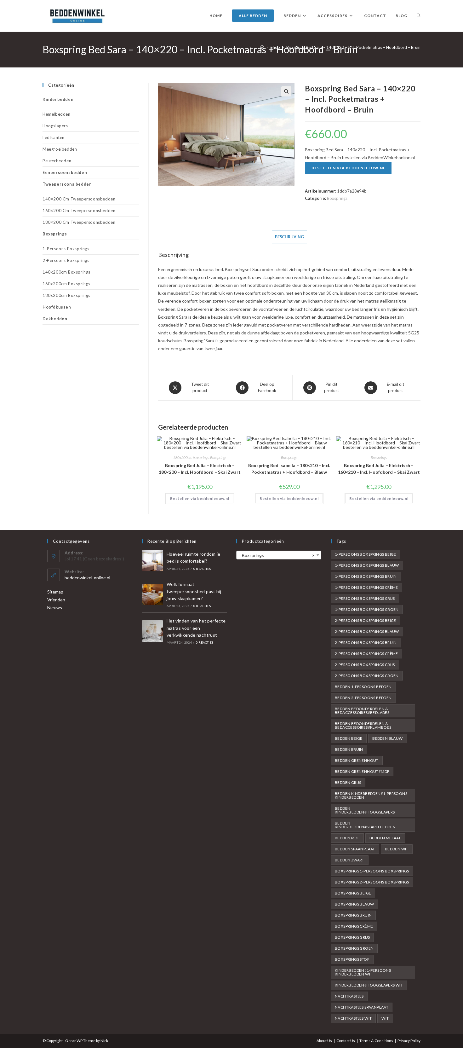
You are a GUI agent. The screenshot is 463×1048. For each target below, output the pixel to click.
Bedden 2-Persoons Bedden (363, 697)
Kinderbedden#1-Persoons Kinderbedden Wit (363, 972)
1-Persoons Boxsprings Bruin (366, 576)
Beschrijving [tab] (289, 236)
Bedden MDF (347, 838)
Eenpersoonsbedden (65, 172)
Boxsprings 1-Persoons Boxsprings (372, 871)
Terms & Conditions (376, 1040)
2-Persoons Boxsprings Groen (367, 675)
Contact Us (345, 1040)
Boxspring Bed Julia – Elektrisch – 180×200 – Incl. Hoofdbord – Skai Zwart (200, 469)
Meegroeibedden (60, 149)
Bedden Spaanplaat (355, 849)
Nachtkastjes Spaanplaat (361, 1007)
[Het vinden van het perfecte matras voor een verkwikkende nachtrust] (152, 631)
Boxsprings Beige (353, 893)
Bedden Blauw (387, 738)
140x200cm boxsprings (66, 272)
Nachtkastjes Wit (353, 1018)
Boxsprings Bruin (353, 915)
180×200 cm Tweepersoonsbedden (79, 222)
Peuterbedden (57, 160)
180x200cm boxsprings (191, 457)
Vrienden (56, 599)
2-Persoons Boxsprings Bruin (366, 642)
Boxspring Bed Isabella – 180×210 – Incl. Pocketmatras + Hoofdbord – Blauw (289, 469)
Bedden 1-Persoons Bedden (363, 686)
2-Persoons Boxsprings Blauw (367, 631)
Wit (385, 1018)
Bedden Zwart (349, 860)
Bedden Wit (397, 849)
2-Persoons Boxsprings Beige (365, 620)
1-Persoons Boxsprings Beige (365, 554)
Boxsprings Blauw (354, 904)
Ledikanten (54, 137)
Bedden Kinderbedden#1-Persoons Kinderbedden (371, 795)
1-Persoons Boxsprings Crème (366, 587)
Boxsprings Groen (354, 948)
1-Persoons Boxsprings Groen (367, 609)
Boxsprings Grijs (352, 937)
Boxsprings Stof (352, 959)
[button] (286, 91)
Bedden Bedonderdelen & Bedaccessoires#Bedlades (362, 710)
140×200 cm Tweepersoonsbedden (79, 198)
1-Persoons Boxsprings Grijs (365, 598)
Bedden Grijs (348, 782)
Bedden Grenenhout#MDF (362, 771)
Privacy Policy (408, 1040)
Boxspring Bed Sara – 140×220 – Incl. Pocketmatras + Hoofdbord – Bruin (353, 47)
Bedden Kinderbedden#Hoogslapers (365, 810)
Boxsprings (337, 198)
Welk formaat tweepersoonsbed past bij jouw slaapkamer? (194, 591)
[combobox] (278, 555)
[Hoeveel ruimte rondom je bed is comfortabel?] (152, 560)
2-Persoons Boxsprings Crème (366, 653)
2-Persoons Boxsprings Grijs (365, 664)
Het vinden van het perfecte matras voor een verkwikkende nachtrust (196, 628)
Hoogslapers (55, 125)
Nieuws (54, 607)
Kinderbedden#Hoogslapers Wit (369, 985)
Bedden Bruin (349, 749)
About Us (324, 1040)
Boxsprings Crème (354, 926)
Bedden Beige (349, 738)
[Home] (262, 47)
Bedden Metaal (385, 838)
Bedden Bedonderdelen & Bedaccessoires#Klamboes (363, 725)
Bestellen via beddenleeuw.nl (348, 167)
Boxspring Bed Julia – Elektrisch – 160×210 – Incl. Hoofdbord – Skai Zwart (379, 469)
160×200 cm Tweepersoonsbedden (79, 210)
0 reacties (202, 568)
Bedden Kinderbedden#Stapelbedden (365, 825)
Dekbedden (55, 318)
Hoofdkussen (57, 307)
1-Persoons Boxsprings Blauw (367, 565)
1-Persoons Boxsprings (66, 248)
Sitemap (55, 591)
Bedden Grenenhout (357, 760)
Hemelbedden (57, 114)
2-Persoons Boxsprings (66, 260)
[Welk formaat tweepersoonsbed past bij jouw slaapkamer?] (152, 594)
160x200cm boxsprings (66, 283)
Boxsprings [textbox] (277, 555)
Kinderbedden (58, 99)
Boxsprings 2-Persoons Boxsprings (372, 882)
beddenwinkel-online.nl (87, 577)
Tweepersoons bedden (67, 184)
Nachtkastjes (349, 996)
